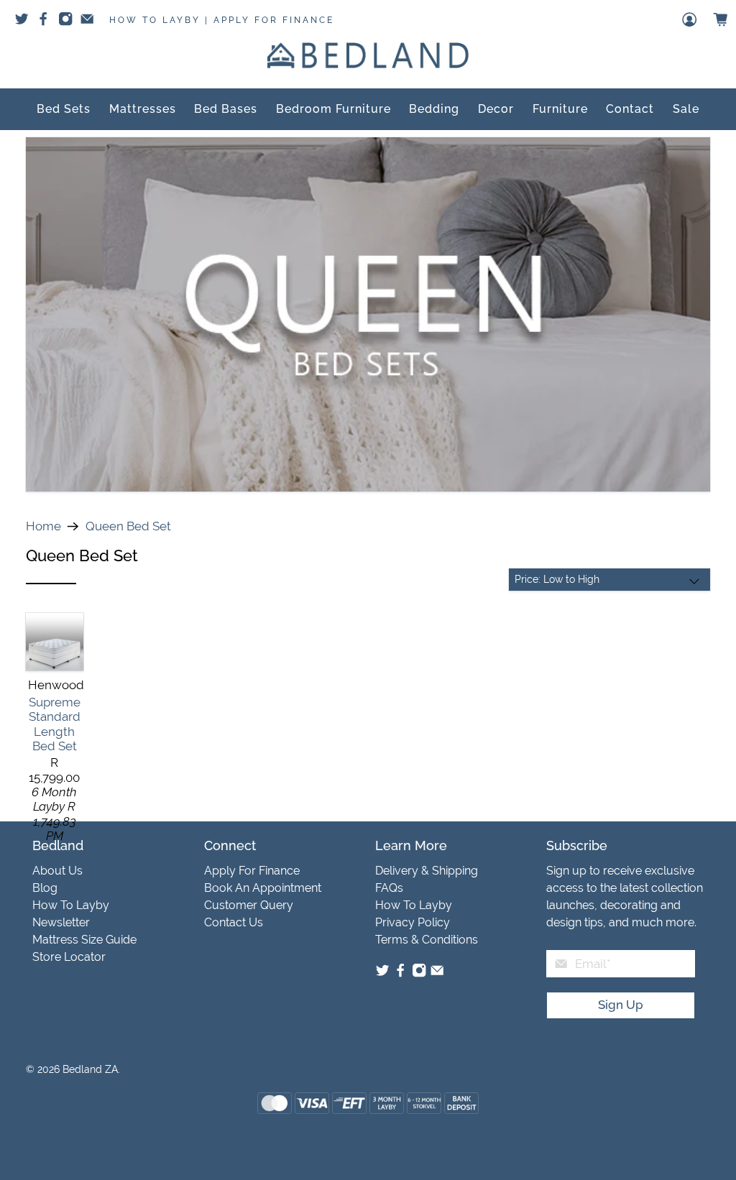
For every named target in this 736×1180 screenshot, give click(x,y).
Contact (630, 109)
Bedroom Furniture (333, 109)
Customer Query (248, 905)
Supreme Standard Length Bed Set (54, 724)
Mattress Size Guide (84, 939)
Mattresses (142, 109)
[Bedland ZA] (368, 55)
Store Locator (69, 957)
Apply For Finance (273, 20)
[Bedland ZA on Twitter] (382, 974)
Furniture (560, 109)
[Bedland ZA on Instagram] (419, 974)
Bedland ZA (90, 1069)
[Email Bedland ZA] (437, 974)
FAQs (389, 888)
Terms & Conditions (426, 939)
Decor (496, 109)
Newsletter (61, 922)
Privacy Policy (412, 922)
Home (43, 526)
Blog (45, 888)
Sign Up (620, 1004)
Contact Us (233, 922)
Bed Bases (225, 109)
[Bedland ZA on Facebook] (400, 974)
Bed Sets (64, 109)
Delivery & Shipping (426, 870)
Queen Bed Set (128, 526)
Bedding (434, 109)
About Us (57, 870)
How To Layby (155, 20)
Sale (686, 109)
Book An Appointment (262, 888)
